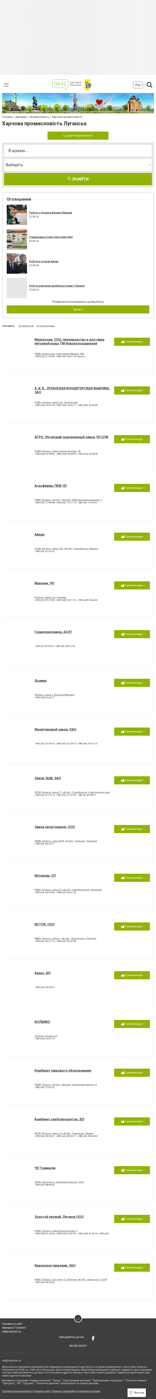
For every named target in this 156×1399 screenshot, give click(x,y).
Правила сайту (42, 1391)
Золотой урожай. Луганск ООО (59, 1217)
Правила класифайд (64, 1391)
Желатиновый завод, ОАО (55, 729)
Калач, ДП (42, 973)
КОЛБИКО (42, 1022)
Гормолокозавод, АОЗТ (53, 632)
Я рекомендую (133, 341)
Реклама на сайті (12, 1323)
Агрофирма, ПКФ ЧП (51, 486)
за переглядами (45, 326)
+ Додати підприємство (78, 135)
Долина (41, 681)
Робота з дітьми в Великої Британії (50, 212)
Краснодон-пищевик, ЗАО (55, 1265)
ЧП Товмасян (45, 1168)
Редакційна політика (88, 1391)
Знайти (80, 179)
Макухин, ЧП (44, 583)
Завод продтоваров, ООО (55, 827)
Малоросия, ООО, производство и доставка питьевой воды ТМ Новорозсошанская (69, 341)
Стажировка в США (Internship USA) (51, 237)
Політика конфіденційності (17, 1391)
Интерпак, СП (45, 876)
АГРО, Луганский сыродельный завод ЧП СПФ (71, 437)
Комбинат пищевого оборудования (63, 1070)
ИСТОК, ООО (45, 924)
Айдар (39, 534)
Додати (78, 309)
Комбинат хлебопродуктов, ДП (59, 1119)
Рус (138, 85)
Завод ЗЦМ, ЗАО (48, 778)
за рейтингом (26, 326)
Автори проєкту (78, 1345)
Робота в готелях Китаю (43, 261)
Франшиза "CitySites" (14, 1327)
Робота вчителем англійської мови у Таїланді (57, 285)
